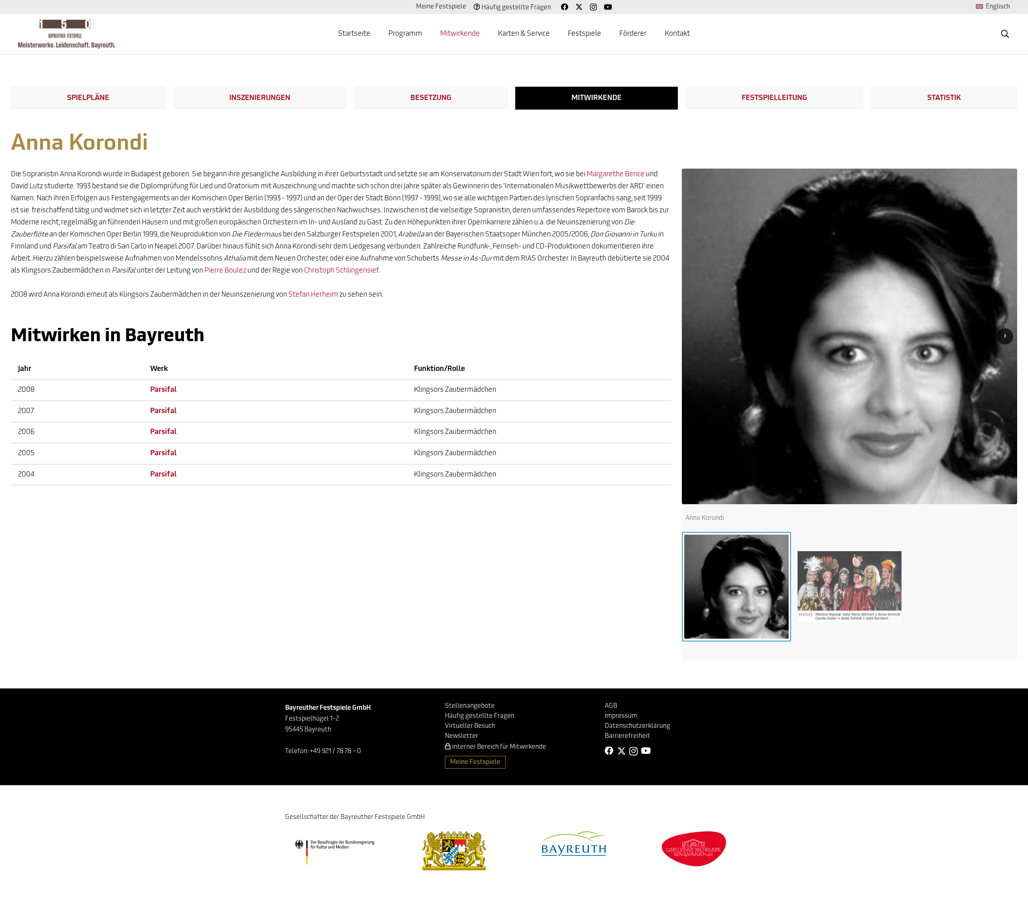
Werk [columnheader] (159, 369)
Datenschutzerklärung (637, 726)
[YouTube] (608, 6)
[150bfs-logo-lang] (66, 34)
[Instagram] (593, 7)
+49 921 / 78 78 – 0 (335, 751)
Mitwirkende (596, 98)
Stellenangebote (470, 706)
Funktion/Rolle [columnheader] (439, 369)
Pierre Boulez (225, 271)
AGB (611, 706)
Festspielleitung (774, 98)
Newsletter (461, 736)
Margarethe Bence (616, 174)
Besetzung (430, 98)
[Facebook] (564, 6)
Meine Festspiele (441, 7)
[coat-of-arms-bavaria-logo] (454, 850)
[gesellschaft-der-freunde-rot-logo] (694, 848)
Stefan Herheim (313, 295)
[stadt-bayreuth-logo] (574, 843)
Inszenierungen (259, 98)
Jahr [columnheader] (24, 369)
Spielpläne (88, 98)
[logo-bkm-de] (334, 852)
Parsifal (163, 390)
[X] (579, 6)
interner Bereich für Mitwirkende (499, 747)
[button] (1005, 34)
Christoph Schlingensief (341, 271)
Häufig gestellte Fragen (516, 7)
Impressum (621, 716)
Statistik (944, 98)
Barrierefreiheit (627, 736)
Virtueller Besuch (470, 726)
